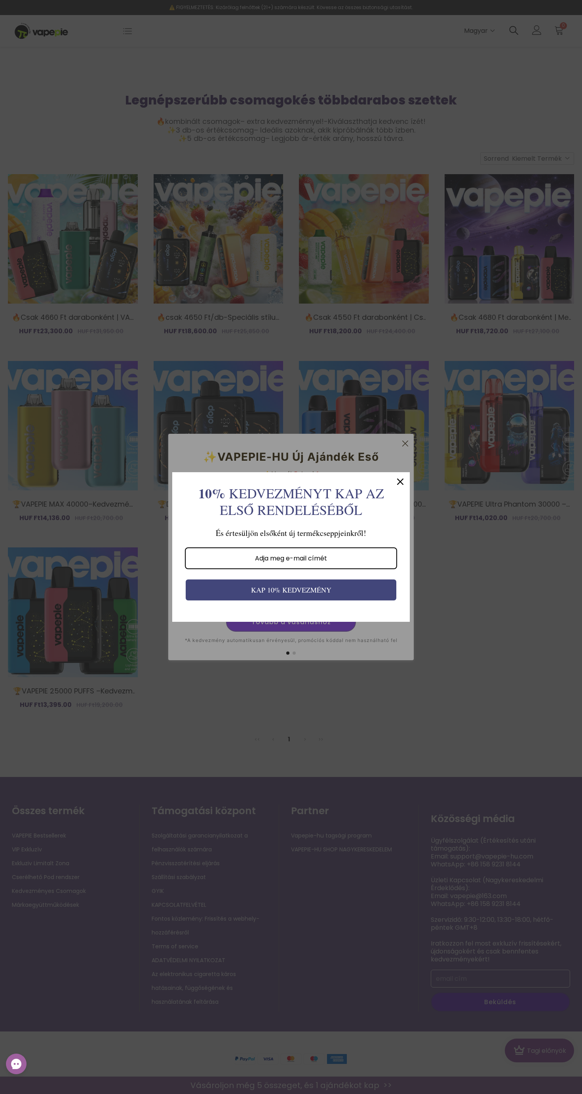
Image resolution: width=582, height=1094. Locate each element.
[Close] (400, 481)
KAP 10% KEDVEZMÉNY (291, 589)
